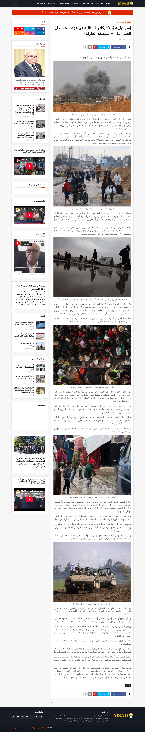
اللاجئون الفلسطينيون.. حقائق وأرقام (24, 344)
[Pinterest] (95, 47)
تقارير (118, 22)
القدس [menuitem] (76, 3)
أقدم (53, 703)
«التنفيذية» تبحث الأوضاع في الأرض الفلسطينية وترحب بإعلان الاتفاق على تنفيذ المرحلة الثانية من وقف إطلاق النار (24, 109)
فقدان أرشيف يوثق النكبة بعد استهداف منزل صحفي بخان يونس (24, 378)
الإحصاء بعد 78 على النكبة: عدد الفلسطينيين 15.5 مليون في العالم (24, 367)
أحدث (130, 703)
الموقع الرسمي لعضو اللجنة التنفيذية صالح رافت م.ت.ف (29, 728)
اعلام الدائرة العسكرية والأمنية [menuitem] (93, 3)
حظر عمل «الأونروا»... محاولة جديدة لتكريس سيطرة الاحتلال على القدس (24, 324)
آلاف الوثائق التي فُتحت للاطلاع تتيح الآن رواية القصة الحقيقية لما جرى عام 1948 (24, 390)
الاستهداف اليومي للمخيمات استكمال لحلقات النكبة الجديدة (24, 335)
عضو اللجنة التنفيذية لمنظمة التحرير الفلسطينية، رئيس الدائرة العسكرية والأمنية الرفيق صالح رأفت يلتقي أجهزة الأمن (30, 462)
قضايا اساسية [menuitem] (64, 3)
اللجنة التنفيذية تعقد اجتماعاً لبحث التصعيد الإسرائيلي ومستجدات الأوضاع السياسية (25, 135)
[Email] (90, 47)
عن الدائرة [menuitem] (51, 3)
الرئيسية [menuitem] (108, 3)
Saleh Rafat (42, 274)
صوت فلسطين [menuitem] (40, 3)
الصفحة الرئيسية (126, 22)
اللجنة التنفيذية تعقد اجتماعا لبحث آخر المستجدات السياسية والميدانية (24, 123)
